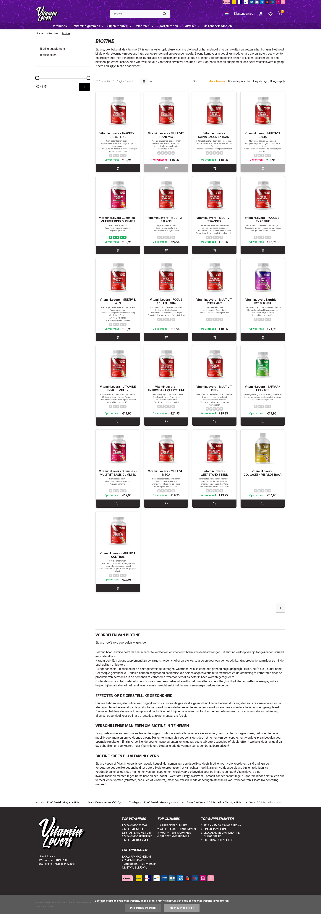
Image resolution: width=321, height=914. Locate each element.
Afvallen (191, 26)
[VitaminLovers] (47, 14)
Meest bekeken (217, 81)
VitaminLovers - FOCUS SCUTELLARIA (166, 301)
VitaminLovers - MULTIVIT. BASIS (263, 135)
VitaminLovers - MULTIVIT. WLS (118, 301)
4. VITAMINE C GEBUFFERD (137, 836)
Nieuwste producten (239, 81)
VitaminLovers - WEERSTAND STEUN (214, 473)
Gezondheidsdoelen (218, 26)
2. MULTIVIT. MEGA (132, 829)
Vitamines (60, 26)
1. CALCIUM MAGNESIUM (136, 857)
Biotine (66, 33)
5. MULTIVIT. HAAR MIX (135, 840)
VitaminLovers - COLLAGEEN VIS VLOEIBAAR (263, 473)
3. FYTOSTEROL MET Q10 (137, 833)
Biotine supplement (52, 49)
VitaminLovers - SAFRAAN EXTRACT (263, 388)
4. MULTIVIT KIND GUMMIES (173, 836)
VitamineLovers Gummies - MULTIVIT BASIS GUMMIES (118, 473)
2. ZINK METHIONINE (133, 860)
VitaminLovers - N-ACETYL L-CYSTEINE (117, 135)
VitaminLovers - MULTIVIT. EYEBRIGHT (214, 301)
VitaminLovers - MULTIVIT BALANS (166, 219)
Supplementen (117, 26)
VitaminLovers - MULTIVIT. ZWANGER (214, 219)
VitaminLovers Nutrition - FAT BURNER (262, 301)
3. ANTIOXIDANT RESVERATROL (140, 864)
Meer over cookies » (182, 908)
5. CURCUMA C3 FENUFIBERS (217, 840)
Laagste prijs (260, 81)
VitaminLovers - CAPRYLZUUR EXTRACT (214, 135)
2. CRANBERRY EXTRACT (215, 829)
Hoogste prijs (277, 81)
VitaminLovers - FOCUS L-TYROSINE (263, 219)
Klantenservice (243, 14)
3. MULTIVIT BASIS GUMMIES (174, 833)
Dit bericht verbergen (143, 908)
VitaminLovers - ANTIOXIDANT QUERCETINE (166, 388)
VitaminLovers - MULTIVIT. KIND (214, 388)
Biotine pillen (48, 55)
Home (39, 33)
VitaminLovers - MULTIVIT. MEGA (166, 473)
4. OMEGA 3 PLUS (211, 836)
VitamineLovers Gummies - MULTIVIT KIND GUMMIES (118, 219)
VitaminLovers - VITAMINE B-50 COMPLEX (118, 388)
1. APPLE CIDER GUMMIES (172, 826)
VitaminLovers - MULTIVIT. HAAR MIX (166, 135)
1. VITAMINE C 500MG (134, 826)
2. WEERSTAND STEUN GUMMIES (176, 829)
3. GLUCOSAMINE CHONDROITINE (220, 833)
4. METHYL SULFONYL (134, 868)
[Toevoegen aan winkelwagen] (118, 168)
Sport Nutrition (168, 26)
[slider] (37, 78)
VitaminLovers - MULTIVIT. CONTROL (118, 555)
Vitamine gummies (87, 26)
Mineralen (143, 26)
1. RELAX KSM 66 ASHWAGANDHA (221, 826)
